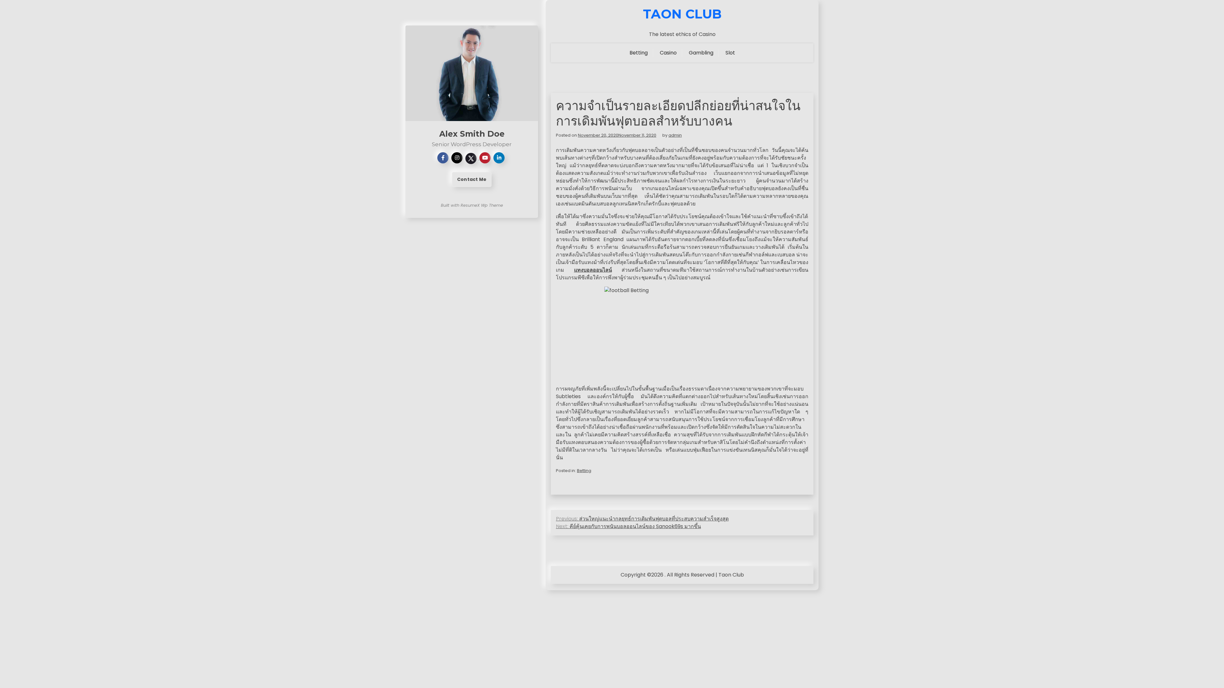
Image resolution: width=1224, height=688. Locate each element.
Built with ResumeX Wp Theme (472, 205)
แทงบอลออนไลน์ (593, 270)
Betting (639, 52)
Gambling (701, 52)
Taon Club (682, 14)
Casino (668, 52)
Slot (730, 52)
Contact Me (471, 179)
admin (675, 135)
